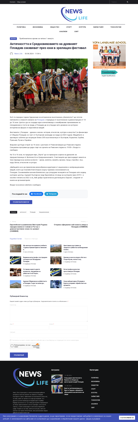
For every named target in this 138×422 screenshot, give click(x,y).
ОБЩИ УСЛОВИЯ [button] (93, 419)
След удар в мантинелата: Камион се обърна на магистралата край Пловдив (74, 380)
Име (11, 324)
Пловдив (40, 120)
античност (23, 212)
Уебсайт (12, 332)
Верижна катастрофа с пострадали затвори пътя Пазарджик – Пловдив (35, 259)
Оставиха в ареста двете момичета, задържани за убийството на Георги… (31, 271)
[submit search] (127, 2)
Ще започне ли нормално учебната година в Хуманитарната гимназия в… (35, 247)
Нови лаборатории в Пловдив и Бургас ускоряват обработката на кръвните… (75, 283)
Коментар (13, 305)
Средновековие (44, 212)
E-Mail (51, 324)
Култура (13, 38)
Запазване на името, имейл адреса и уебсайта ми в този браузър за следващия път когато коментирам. (45, 340)
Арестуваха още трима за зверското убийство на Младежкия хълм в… (76, 247)
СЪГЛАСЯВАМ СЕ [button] (127, 417)
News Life (18, 54)
